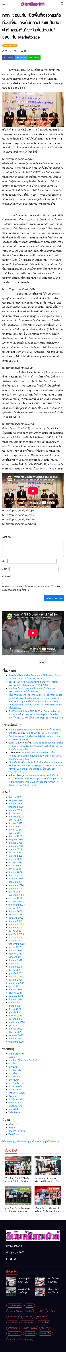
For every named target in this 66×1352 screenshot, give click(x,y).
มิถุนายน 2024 (15, 882)
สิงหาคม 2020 (15, 1032)
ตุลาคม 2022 (14, 947)
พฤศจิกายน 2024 (16, 865)
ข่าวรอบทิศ (13, 1079)
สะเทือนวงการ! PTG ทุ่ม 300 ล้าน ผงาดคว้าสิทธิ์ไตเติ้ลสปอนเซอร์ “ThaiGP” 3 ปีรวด (36, 768)
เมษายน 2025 (15, 849)
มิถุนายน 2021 (15, 999)
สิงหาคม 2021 (15, 992)
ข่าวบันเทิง (13, 1066)
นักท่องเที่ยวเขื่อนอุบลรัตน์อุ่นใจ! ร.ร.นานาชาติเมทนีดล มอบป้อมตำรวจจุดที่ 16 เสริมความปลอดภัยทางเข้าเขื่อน (35, 745)
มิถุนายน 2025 (15, 842)
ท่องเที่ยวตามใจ (15, 1099)
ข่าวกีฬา (12, 1063)
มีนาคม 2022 (14, 970)
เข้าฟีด (11, 1127)
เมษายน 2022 (15, 966)
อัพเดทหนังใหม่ (15, 1106)
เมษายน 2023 (15, 927)
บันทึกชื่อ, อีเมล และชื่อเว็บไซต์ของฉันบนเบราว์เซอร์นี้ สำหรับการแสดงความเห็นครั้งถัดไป (31, 588)
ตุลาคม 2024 (14, 868)
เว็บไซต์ (6, 576)
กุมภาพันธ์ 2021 (15, 1012)
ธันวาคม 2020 (15, 1019)
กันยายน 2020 (15, 1028)
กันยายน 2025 (15, 833)
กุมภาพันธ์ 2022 (16, 973)
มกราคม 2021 (15, 1015)
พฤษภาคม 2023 (16, 924)
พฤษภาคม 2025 (16, 846)
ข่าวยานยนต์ (14, 1076)
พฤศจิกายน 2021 (16, 983)
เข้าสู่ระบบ (13, 1124)
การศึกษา (12, 1057)
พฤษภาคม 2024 (16, 885)
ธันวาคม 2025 (15, 823)
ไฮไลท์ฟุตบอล (15, 1112)
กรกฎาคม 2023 (15, 917)
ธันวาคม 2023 (15, 901)
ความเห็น (6, 536)
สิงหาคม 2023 (15, 914)
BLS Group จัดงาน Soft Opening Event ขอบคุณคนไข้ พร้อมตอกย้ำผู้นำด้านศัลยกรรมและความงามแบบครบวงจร (34, 736)
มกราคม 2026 (15, 820)
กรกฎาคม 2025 (15, 839)
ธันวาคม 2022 (15, 940)
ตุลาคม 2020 (14, 1025)
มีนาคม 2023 (14, 930)
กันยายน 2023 (15, 911)
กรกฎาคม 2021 (15, 996)
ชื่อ (4, 561)
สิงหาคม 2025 (15, 836)
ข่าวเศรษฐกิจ (14, 1089)
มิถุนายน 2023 (15, 921)
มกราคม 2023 (15, 937)
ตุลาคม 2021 (14, 986)
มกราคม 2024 (15, 898)
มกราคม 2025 (15, 859)
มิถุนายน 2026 (15, 803)
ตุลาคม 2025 (14, 829)
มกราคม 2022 (15, 976)
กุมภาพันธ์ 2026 (16, 816)
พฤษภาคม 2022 (15, 963)
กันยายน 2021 (15, 989)
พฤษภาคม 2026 (16, 806)
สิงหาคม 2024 (15, 875)
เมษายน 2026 (15, 810)
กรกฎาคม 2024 (15, 878)
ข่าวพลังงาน (14, 1073)
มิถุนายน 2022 (15, 960)
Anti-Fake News (16, 1053)
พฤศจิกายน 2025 (16, 826)
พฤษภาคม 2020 (16, 1041)
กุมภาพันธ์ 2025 (16, 855)
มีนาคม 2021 (14, 1009)
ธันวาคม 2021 (15, 979)
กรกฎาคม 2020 (15, 1035)
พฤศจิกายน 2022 (16, 944)
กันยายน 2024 (15, 872)
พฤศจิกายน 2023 (16, 904)
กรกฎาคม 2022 (15, 957)
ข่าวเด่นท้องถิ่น (15, 1086)
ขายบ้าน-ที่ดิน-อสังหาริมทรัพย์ (22, 1060)
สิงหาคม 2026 (15, 797)
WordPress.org (15, 1134)
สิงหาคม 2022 (15, 953)
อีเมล (5, 568)
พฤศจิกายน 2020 (16, 1022)
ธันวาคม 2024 (15, 862)
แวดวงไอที (13, 1109)
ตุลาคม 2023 (14, 908)
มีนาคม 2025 (14, 852)
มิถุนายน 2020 (15, 1038)
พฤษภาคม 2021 (15, 1002)
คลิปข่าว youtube (16, 1092)
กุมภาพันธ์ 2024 (16, 895)
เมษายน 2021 (14, 1005)
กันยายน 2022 (15, 950)
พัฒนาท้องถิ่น (14, 1102)
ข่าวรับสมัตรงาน (16, 1083)
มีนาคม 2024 (14, 891)
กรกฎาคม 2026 (15, 800)
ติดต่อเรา (12, 1096)
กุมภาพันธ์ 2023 (16, 934)
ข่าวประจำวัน (14, 1070)
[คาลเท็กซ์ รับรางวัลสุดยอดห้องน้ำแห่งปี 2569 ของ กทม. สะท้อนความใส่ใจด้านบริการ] (18, 1195)
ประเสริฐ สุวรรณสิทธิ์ (18, 742)
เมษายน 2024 (15, 888)
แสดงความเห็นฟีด (16, 1131)
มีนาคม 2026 (14, 813)
